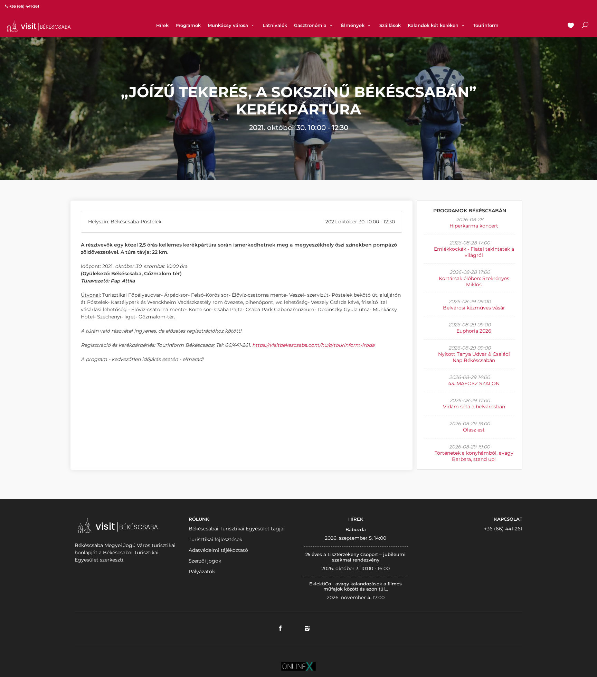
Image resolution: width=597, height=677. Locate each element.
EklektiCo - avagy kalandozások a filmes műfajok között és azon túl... (355, 586)
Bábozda (355, 529)
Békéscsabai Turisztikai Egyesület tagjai (237, 529)
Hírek (162, 25)
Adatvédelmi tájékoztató (218, 550)
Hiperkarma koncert (473, 226)
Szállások (390, 25)
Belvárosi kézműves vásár (474, 308)
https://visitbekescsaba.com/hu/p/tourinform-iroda (313, 345)
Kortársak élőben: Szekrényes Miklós (474, 281)
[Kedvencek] (571, 26)
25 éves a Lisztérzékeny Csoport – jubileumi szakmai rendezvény (355, 557)
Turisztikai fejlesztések (215, 539)
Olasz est (474, 430)
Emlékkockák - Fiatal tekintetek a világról (474, 252)
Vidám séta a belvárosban (474, 407)
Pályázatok (202, 571)
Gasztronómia (311, 25)
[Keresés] (585, 26)
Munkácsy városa (228, 25)
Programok (188, 25)
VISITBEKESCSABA (38, 25)
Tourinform (486, 25)
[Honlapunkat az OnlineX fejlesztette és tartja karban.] (298, 665)
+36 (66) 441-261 (503, 529)
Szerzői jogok (205, 561)
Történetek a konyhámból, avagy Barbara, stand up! (474, 456)
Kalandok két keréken (434, 25)
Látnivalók (275, 25)
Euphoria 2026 (473, 331)
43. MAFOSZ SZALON (474, 383)
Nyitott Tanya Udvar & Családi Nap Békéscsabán (474, 357)
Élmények (353, 25)
